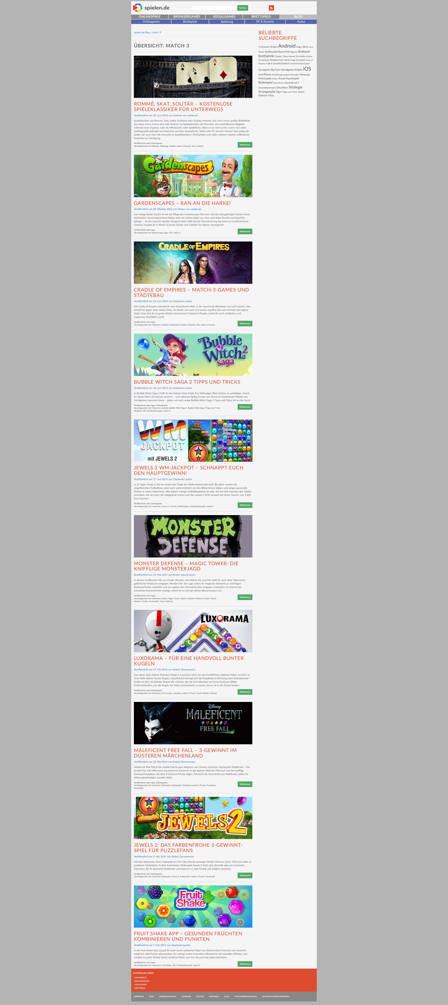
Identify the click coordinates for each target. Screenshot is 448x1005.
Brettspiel (304, 51)
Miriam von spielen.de (189, 209)
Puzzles (211, 325)
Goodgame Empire (291, 69)
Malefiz (172, 146)
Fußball (269, 64)
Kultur (301, 21)
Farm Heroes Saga (287, 60)
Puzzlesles (211, 785)
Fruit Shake (166, 965)
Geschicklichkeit (281, 63)
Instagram (214, 996)
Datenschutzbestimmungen (275, 996)
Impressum (139, 996)
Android (165, 325)
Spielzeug (227, 21)
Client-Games (288, 56)
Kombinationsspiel (155, 411)
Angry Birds (302, 47)
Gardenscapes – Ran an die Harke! (182, 203)
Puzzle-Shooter (202, 693)
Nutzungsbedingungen (245, 996)
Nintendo (305, 75)
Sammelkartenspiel (267, 88)
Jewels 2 (165, 506)
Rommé (187, 146)
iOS (170, 233)
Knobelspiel (176, 785)
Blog (298, 16)
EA (259, 60)
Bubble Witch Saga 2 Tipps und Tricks (187, 382)
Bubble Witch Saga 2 (178, 408)
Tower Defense (166, 601)
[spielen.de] (151, 7)
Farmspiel (300, 60)
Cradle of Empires (187, 325)
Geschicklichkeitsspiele (300, 64)
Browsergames (186, 16)
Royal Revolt (278, 83)
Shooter (213, 693)
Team (151, 996)
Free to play (167, 693)
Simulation (282, 87)
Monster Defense (195, 598)
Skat (193, 146)
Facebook (138, 411)
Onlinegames (151, 21)
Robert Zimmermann (184, 575)
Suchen (242, 8)
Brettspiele (261, 16)
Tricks (271, 95)
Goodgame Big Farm (269, 70)
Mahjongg (164, 146)
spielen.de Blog (142, 32)
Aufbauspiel (174, 325)
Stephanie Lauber (182, 301)
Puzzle (206, 598)
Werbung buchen (167, 996)
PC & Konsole (265, 21)
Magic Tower (173, 598)
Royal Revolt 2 (292, 83)
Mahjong (155, 146)
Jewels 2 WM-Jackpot (179, 506)
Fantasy (274, 60)
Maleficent (186, 785)
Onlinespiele (149, 16)
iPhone (267, 74)
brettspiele (266, 56)
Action (164, 598)
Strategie (296, 87)
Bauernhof (284, 51)
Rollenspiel (265, 82)
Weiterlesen (245, 145)
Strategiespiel (266, 91)
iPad (260, 75)
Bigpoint (294, 52)
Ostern (275, 79)
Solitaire (200, 146)
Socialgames (224, 16)
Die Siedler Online (304, 56)
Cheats (278, 56)
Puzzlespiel (154, 601)
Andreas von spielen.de (185, 115)
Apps (153, 230)
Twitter (200, 996)
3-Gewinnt (156, 325)
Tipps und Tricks (289, 92)
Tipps (279, 92)
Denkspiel (166, 785)
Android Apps (157, 233)
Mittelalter (294, 75)
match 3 (180, 146)
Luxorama (177, 693)
